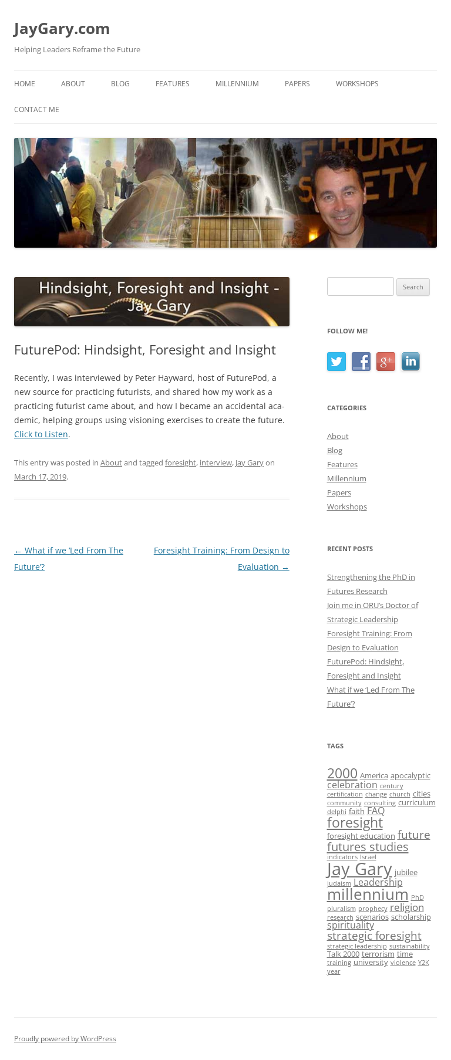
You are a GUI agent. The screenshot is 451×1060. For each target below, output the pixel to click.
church (399, 794)
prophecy (373, 908)
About (73, 84)
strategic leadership (357, 946)
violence (403, 962)
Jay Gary (249, 462)
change (376, 794)
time (405, 953)
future (414, 834)
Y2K (423, 962)
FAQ (376, 810)
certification (345, 794)
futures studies (368, 846)
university (371, 962)
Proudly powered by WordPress (65, 1039)
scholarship (411, 917)
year (334, 971)
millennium (368, 893)
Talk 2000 (343, 953)
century (391, 786)
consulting (380, 803)
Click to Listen (41, 434)
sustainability (409, 946)
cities (421, 793)
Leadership (378, 882)
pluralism (341, 908)
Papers (297, 84)
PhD (417, 897)
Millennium (237, 84)
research (340, 917)
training (339, 962)
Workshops (357, 84)
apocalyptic (410, 775)
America (374, 775)
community (344, 803)
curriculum (417, 802)
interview (216, 462)
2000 (342, 773)
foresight (180, 462)
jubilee (406, 872)
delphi (336, 812)
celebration (352, 784)
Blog (120, 84)
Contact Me (36, 109)
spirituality (350, 925)
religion (407, 907)
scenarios (372, 917)
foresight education (361, 836)
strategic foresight (374, 935)
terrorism (378, 953)
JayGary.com (62, 28)
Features (173, 84)
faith (357, 811)
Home (24, 84)
